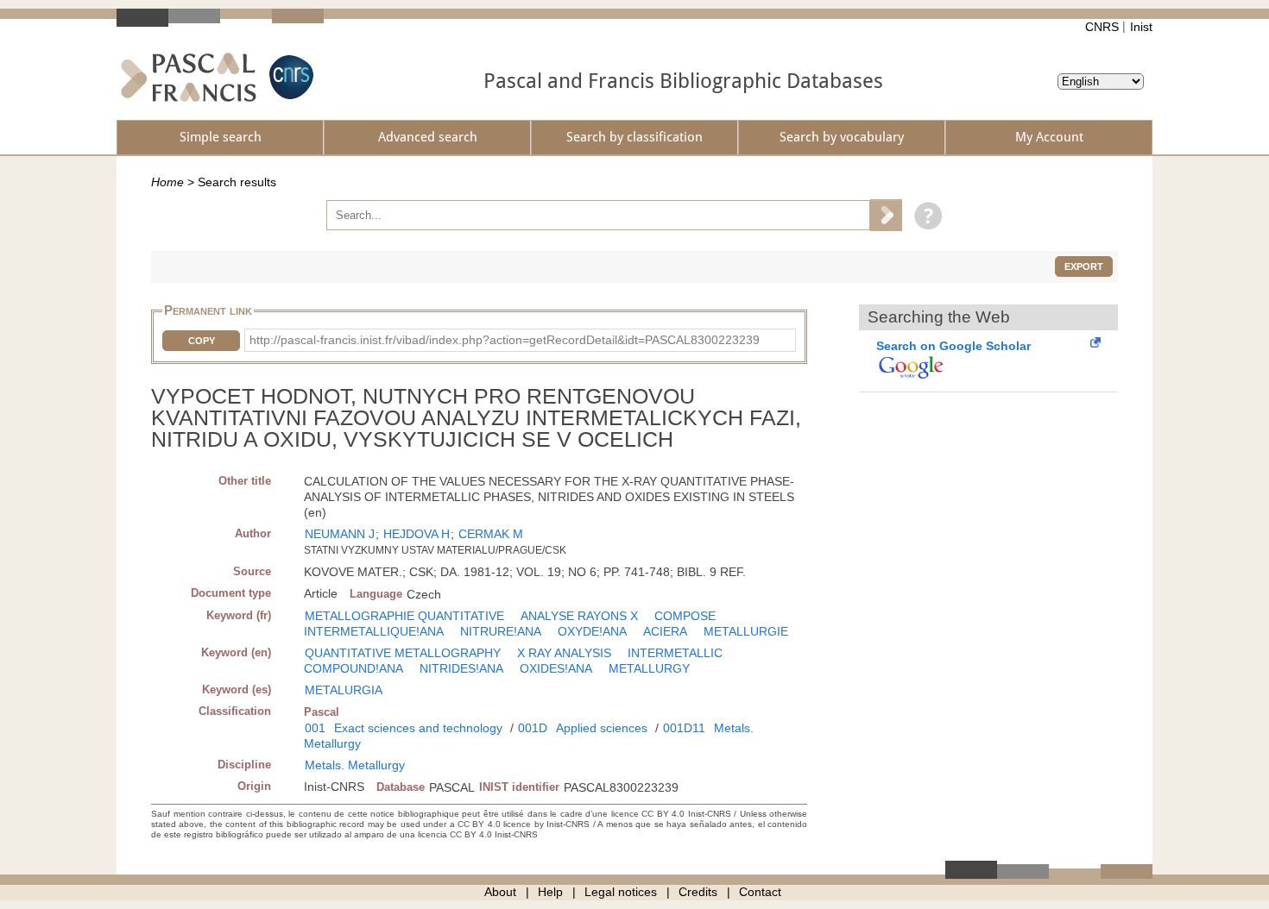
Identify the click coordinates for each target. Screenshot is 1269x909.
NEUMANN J (340, 534)
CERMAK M (490, 534)
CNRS (1102, 27)
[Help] (924, 215)
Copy (201, 340)
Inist (1141, 27)
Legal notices (620, 892)
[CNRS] (289, 77)
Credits (698, 892)
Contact (760, 892)
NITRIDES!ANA (461, 668)
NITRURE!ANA (500, 631)
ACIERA (665, 631)
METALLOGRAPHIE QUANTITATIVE (404, 616)
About (500, 892)
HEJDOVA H (416, 534)
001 (315, 728)
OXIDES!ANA (556, 668)
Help (550, 892)
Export (1083, 266)
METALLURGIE (746, 631)
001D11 (684, 728)
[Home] (189, 77)
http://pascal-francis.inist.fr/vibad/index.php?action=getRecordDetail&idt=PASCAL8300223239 (504, 340)
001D (532, 728)
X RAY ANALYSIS (564, 653)
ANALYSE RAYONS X (579, 616)
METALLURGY (649, 668)
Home (167, 182)
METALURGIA (343, 690)
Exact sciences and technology (418, 728)
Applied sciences (601, 728)
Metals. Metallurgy (355, 765)
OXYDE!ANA (592, 631)
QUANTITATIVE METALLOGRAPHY (403, 653)
